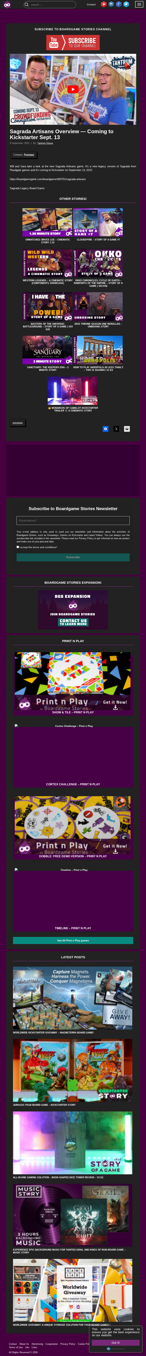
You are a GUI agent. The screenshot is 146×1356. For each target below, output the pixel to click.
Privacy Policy (46, 215)
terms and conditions (41, 220)
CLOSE (137, 20)
